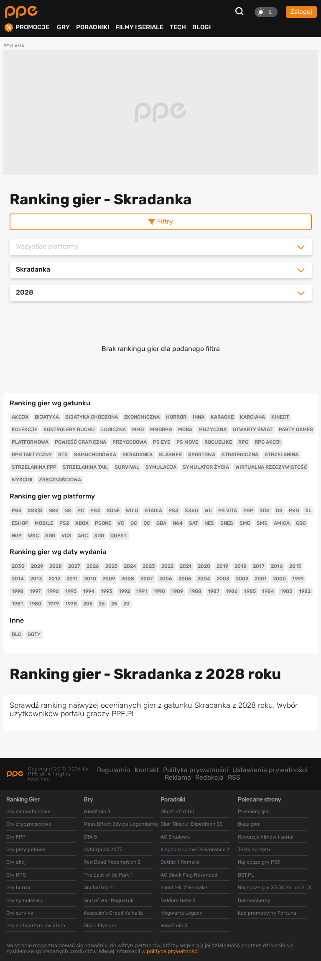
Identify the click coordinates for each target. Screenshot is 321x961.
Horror (176, 417)
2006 (165, 579)
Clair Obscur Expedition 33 (191, 824)
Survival (127, 467)
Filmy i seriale (139, 27)
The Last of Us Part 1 (108, 875)
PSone (103, 523)
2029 (37, 566)
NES (209, 523)
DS (279, 511)
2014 (18, 579)
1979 (53, 604)
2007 (146, 579)
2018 (240, 566)
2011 (72, 579)
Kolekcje (24, 429)
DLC (16, 634)
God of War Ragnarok (108, 900)
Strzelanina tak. (85, 467)
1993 (106, 591)
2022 (167, 566)
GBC (301, 523)
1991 (141, 591)
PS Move (187, 442)
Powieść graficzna (80, 442)
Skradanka (137, 455)
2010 (90, 579)
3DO (99, 536)
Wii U (132, 511)
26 (102, 604)
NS (67, 511)
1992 (124, 591)
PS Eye (161, 442)
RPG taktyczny (32, 455)
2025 (111, 566)
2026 (93, 566)
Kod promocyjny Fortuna (267, 913)
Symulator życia (206, 467)
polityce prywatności (173, 951)
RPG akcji (268, 442)
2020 (204, 566)
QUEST (118, 536)
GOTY (34, 634)
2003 (223, 579)
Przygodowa (129, 442)
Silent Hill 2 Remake (183, 887)
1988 (195, 591)
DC (146, 523)
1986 (232, 591)
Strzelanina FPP (34, 467)
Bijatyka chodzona (91, 417)
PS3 (173, 511)
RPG (243, 442)
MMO (138, 429)
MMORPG (161, 429)
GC (133, 523)
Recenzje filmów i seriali (266, 837)
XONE (113, 511)
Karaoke (222, 417)
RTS (63, 455)
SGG (50, 536)
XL (308, 511)
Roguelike (218, 442)
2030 (18, 566)
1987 (213, 591)
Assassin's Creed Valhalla (113, 913)
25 (114, 604)
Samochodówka (95, 455)
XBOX (82, 523)
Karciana (252, 417)
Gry (63, 27)
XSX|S (35, 511)
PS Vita (227, 511)
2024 (130, 566)
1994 (88, 591)
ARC (83, 536)
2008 (127, 579)
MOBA (185, 429)
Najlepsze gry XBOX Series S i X (274, 887)
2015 (295, 566)
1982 (305, 591)
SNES (226, 523)
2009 (108, 579)
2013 (36, 579)
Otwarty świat (253, 429)
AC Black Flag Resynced (188, 875)
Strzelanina (281, 455)
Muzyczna (213, 429)
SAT (193, 523)
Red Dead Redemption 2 (112, 862)
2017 (259, 566)
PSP (248, 511)
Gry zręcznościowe (28, 824)
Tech (178, 27)
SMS (262, 523)
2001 (261, 579)
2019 (222, 566)
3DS (265, 511)
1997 (35, 591)
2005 (184, 579)
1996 (53, 591)
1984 (268, 591)
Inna (198, 417)
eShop (20, 523)
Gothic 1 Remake (180, 862)
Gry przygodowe (25, 849)
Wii (208, 511)
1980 (35, 604)
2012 (54, 579)
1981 (17, 604)
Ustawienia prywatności (270, 770)
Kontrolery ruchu (69, 429)
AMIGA (282, 523)
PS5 (16, 511)
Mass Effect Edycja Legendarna (121, 824)
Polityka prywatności (195, 770)
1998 (17, 591)
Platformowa (30, 442)
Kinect (280, 417)
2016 (277, 566)
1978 (71, 604)
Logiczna (113, 429)
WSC (33, 536)
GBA (161, 523)
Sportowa (201, 455)
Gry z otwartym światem (35, 925)
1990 (159, 591)
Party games (296, 429)
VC (120, 523)
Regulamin (113, 770)
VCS (66, 536)
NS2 (53, 511)
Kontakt (147, 770)
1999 (297, 579)
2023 (149, 566)
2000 (279, 579)
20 (126, 604)
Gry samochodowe (28, 811)
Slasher (170, 455)
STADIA (153, 511)
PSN (294, 511)
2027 (74, 566)
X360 (191, 511)
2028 (55, 566)
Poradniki (92, 27)
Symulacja (160, 467)
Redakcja (209, 777)
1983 (286, 591)
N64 (178, 523)
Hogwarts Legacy (181, 913)
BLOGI (201, 27)
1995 (70, 591)
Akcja (20, 417)
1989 (177, 591)
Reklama (178, 777)
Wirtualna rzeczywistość (271, 467)
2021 (185, 566)
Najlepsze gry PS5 (259, 862)
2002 (242, 579)
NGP (17, 536)
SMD (244, 523)
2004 (203, 579)
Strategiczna (240, 455)
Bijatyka (47, 417)
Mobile (44, 523)
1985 (250, 591)
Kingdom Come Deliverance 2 (195, 849)
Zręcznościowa (60, 480)
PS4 (95, 511)
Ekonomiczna (142, 417)
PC (80, 511)
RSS (234, 777)
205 (87, 604)
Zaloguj (301, 11)
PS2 (64, 523)
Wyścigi (22, 480)
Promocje (32, 27)
